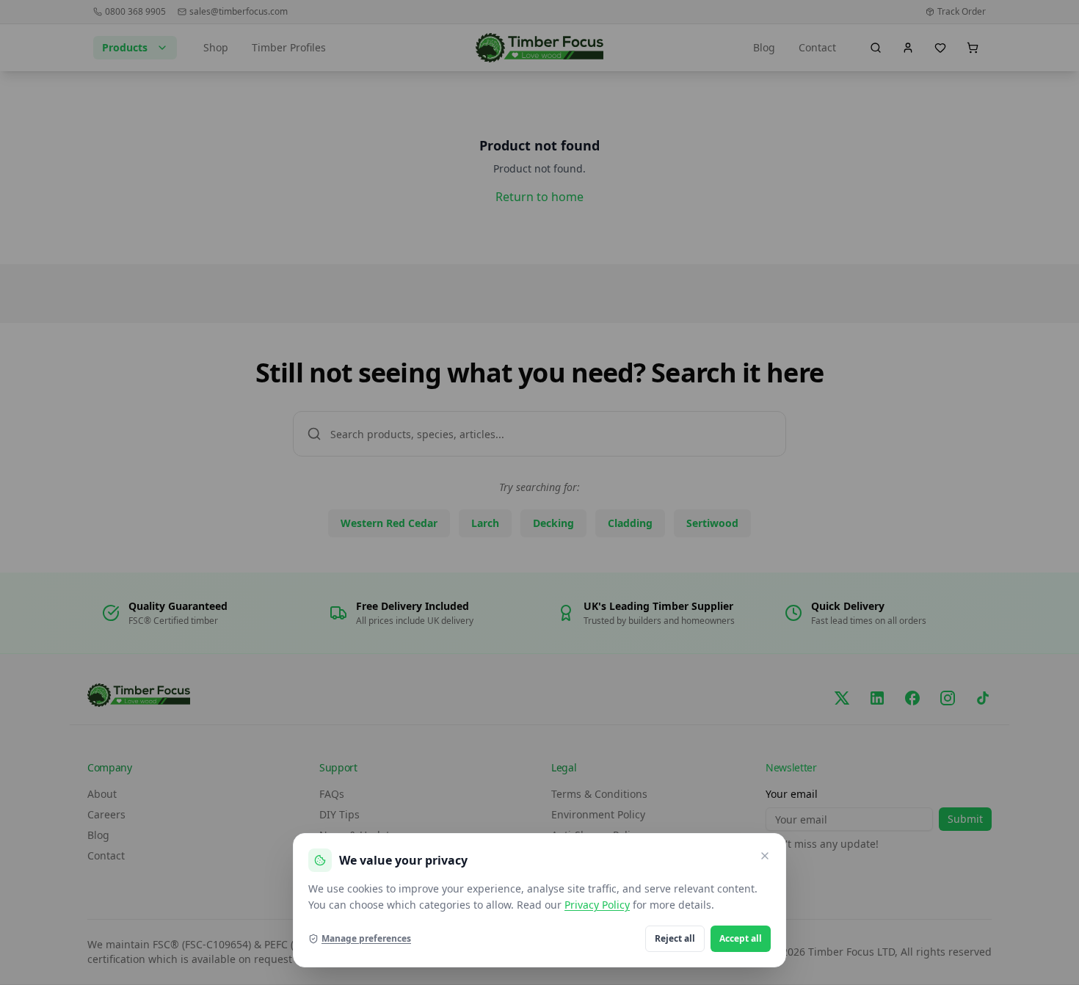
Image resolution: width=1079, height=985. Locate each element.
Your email (792, 794)
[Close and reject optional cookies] (765, 856)
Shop (215, 47)
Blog (764, 47)
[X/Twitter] (842, 698)
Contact (817, 47)
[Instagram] (947, 698)
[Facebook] (912, 698)
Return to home (539, 197)
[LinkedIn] (877, 698)
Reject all (675, 938)
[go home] (540, 47)
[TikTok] (983, 698)
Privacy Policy (597, 905)
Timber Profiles (289, 47)
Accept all (740, 938)
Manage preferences (366, 939)
